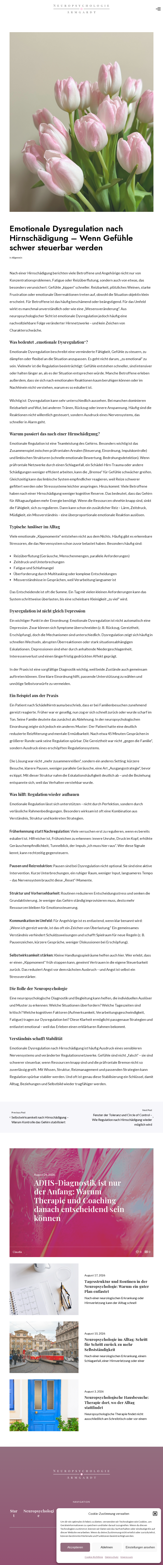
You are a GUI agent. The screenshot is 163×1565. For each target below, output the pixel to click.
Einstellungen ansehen (140, 1547)
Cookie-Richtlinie (94, 1556)
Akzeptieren (75, 1547)
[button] (155, 1514)
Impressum (126, 1556)
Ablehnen (107, 1547)
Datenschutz (111, 1556)
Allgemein (17, 257)
